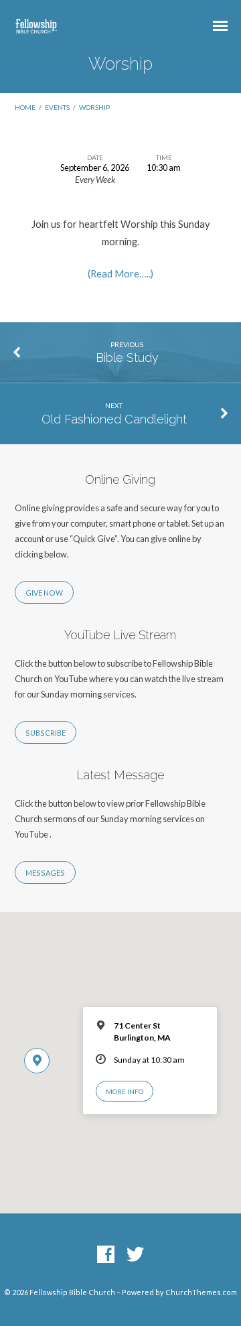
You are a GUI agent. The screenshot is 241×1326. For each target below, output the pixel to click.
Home (25, 107)
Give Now (44, 592)
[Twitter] (135, 1255)
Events (57, 107)
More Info (124, 1091)
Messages (45, 872)
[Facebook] (105, 1255)
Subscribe (45, 732)
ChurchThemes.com (201, 1292)
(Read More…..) (120, 273)
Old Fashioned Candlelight (114, 419)
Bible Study (127, 357)
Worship (94, 107)
